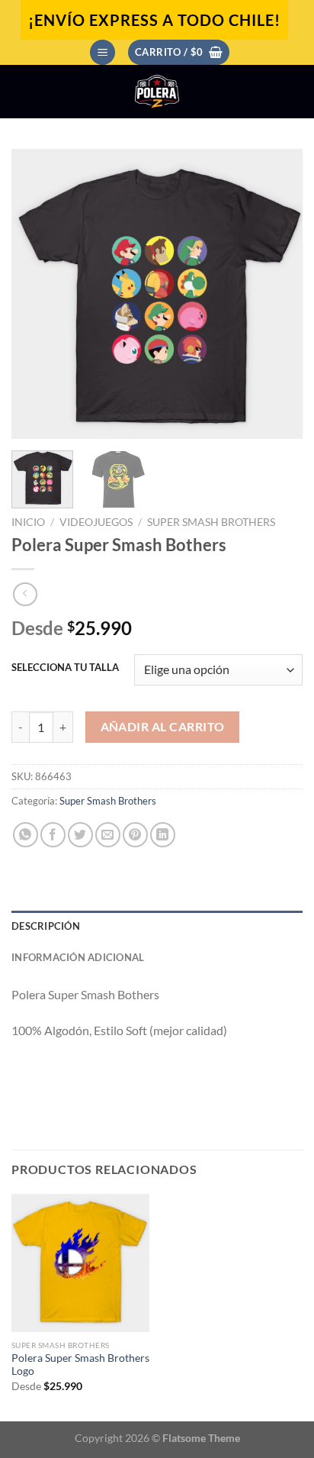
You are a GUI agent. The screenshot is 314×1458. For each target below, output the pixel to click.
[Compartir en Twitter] (80, 834)
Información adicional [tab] (77, 957)
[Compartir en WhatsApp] (25, 834)
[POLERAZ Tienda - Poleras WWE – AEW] (157, 91)
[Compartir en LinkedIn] (162, 834)
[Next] (277, 294)
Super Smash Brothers (211, 522)
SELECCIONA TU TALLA (65, 668)
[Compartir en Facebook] (53, 834)
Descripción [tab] (45, 926)
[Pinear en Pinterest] (135, 834)
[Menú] (102, 52)
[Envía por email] (107, 834)
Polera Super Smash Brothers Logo (80, 1365)
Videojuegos (96, 522)
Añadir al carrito (163, 727)
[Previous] (36, 294)
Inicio (28, 522)
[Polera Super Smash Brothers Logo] (80, 1263)
